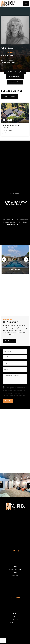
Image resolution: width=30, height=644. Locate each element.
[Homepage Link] (8, 3)
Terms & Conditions (7, 396)
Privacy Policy (22, 396)
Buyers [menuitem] (15, 613)
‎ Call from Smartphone (15, 72)
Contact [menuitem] (15, 575)
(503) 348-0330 (7, 60)
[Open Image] (15, 485)
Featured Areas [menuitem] (15, 623)
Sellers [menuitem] (15, 616)
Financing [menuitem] (15, 619)
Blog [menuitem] (15, 572)
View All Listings (9, 96)
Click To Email (16, 77)
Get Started (9, 341)
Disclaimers (15, 396)
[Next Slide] (26, 259)
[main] (15, 252)
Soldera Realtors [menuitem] (15, 569)
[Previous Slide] (4, 259)
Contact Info (14, 82)
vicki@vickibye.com (8, 62)
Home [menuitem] (15, 566)
